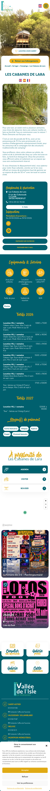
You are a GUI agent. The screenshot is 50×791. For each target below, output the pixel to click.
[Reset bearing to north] (45, 507)
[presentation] (37, 120)
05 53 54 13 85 (13, 708)
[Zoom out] (45, 504)
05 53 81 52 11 (12, 730)
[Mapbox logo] (7, 525)
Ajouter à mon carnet (27, 51)
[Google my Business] (8, 230)
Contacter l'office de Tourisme (20, 712)
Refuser (25, 777)
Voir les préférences (25, 783)
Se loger (15, 66)
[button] (46, 745)
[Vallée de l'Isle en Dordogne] (9, 6)
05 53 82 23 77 (13, 741)
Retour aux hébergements (26, 61)
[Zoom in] (45, 500)
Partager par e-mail (25, 247)
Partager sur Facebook (25, 241)
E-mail (25, 207)
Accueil (8, 66)
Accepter (25, 770)
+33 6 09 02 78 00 (16, 202)
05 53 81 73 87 (13, 719)
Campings (24, 66)
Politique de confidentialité (15, 788)
